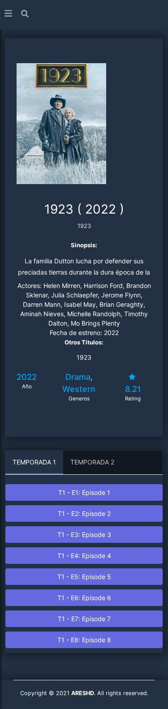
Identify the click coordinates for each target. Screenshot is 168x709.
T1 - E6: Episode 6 (84, 598)
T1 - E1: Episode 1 (84, 492)
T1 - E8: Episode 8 (84, 640)
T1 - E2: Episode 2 (84, 513)
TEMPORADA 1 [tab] (34, 462)
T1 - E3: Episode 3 (84, 534)
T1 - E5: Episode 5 (84, 576)
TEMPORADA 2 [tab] (92, 462)
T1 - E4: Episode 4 (84, 555)
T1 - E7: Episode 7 (84, 619)
